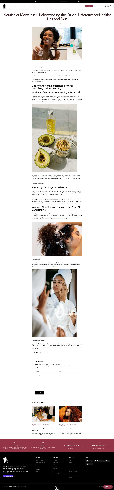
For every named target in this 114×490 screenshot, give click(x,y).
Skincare (30, 6)
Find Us (70, 462)
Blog (53, 471)
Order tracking (72, 473)
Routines (37, 465)
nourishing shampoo (54, 217)
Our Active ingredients (54, 467)
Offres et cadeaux (13, 6)
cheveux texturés (51, 24)
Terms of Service (73, 366)
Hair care (23, 6)
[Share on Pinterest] (43, 353)
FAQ (70, 460)
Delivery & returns (73, 471)
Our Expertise (55, 462)
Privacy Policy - (102, 486)
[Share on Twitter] (40, 353)
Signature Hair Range (40, 460)
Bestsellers (37, 471)
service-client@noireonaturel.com (71, 447)
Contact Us (71, 467)
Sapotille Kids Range (40, 462)
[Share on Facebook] (37, 353)
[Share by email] (46, 353)
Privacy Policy (63, 366)
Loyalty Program (72, 469)
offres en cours (53, 1)
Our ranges (38, 6)
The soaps (37, 469)
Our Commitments (56, 465)
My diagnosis (89, 6)
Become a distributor (74, 465)
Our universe (47, 6)
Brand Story (54, 460)
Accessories (38, 467)
